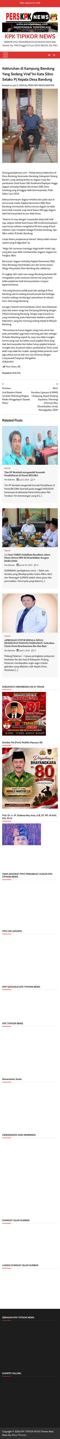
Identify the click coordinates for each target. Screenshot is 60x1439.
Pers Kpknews (9, 480)
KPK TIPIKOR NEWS (30, 36)
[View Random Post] (49, 55)
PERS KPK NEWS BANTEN (41, 85)
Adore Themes (19, 1435)
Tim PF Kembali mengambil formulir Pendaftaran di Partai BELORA (24, 474)
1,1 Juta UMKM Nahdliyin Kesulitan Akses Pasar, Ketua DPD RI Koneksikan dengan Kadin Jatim (27, 557)
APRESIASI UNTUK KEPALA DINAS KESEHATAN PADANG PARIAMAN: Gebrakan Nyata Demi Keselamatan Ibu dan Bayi (29, 643)
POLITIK (16, 373)
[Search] (54, 55)
